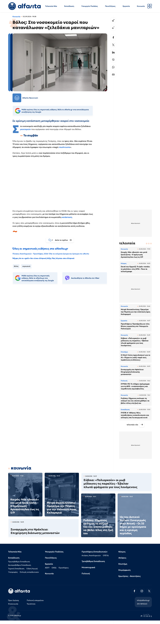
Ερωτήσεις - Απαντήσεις (129, 576)
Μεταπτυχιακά (88, 567)
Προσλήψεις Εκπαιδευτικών (94, 551)
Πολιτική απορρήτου (35, 600)
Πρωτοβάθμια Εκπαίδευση (19, 561)
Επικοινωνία (13, 604)
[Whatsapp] (113, 67)
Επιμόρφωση (124, 570)
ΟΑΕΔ (54, 568)
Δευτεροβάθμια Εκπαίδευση (19, 565)
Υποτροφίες (13, 572)
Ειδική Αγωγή (32, 568)
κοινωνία (21, 468)
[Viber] (113, 59)
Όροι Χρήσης (13, 600)
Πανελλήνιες (110, 6)
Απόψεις (122, 558)
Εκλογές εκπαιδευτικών (29, 572)
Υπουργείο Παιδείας (89, 6)
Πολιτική (86, 573)
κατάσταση (67, 217)
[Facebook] (113, 37)
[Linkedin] (113, 52)
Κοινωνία (141, 6)
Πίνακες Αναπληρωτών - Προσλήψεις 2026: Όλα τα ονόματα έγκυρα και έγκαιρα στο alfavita (51, 254)
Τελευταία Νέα (51, 6)
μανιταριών (25, 129)
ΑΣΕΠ (47, 568)
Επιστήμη (122, 564)
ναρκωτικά (26, 266)
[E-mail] (113, 74)
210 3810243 (142, 604)
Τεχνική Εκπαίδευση (16, 568)
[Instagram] (141, 591)
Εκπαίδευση (69, 6)
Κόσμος (121, 551)
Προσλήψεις (64, 568)
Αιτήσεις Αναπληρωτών (91, 555)
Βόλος (16, 266)
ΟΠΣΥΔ (106, 555)
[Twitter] (113, 44)
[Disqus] (61, 319)
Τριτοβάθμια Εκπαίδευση (93, 561)
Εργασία (126, 6)
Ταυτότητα (31, 604)
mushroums (64, 147)
